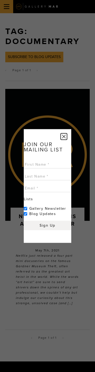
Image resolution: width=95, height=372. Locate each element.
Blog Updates (42, 214)
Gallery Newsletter (47, 208)
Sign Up (47, 225)
